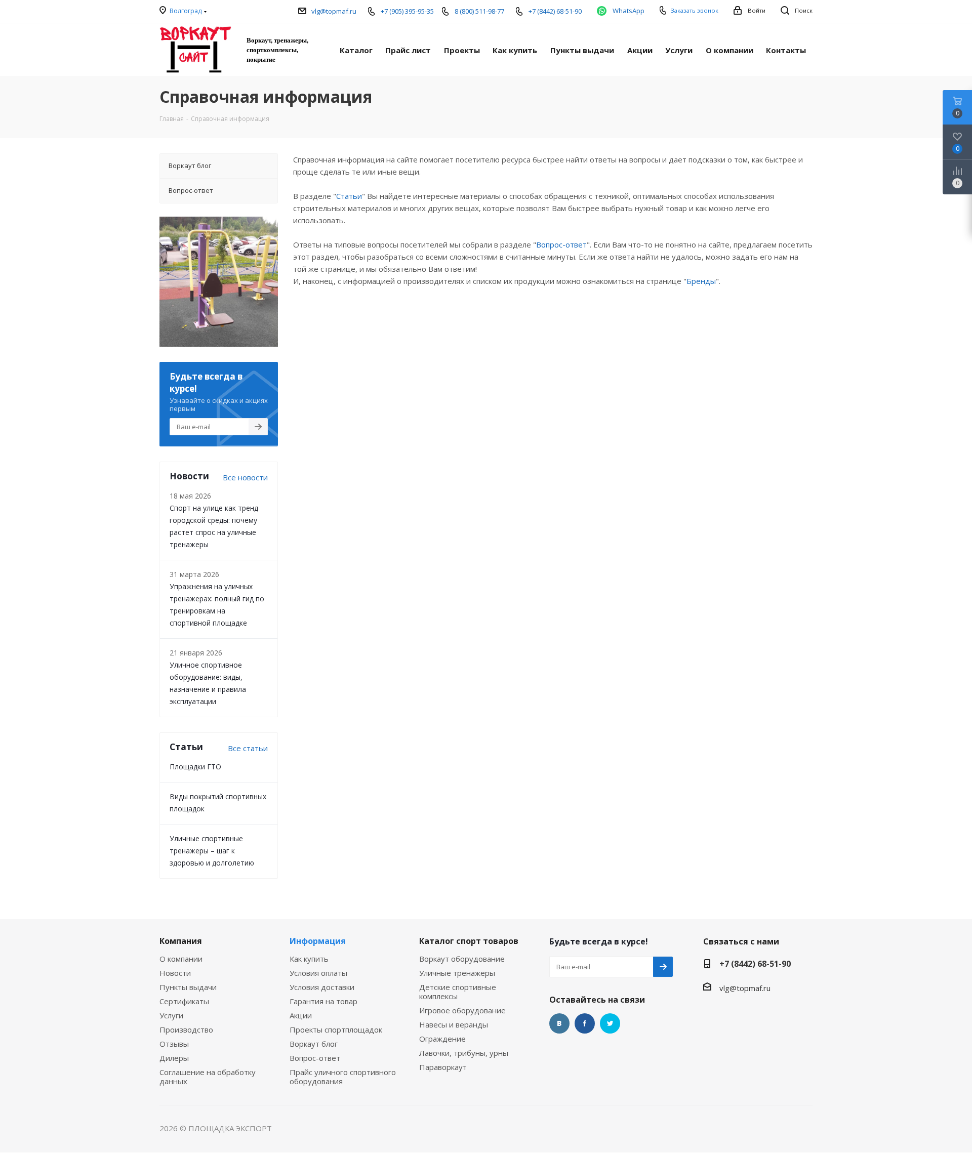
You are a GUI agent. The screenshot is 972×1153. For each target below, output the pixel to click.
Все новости (245, 477)
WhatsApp (628, 10)
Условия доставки (322, 987)
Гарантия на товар (323, 1001)
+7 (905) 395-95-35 (407, 11)
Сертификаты (184, 1001)
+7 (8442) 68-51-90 (755, 963)
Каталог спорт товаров (468, 940)
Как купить (309, 959)
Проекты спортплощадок (336, 1029)
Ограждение (442, 1039)
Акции (301, 1015)
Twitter (610, 1023)
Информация (318, 940)
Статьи (349, 196)
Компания (180, 940)
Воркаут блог (314, 1044)
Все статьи (248, 748)
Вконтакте (559, 1023)
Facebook (585, 1023)
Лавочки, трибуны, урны (463, 1053)
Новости (175, 973)
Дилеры (174, 1058)
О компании (180, 959)
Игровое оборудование (462, 1010)
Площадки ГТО (195, 766)
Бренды (701, 281)
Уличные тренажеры (457, 973)
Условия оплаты (318, 973)
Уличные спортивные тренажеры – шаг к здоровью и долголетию (212, 851)
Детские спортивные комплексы (457, 991)
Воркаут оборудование (462, 959)
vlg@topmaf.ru (333, 11)
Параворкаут (443, 1067)
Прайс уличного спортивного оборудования (343, 1076)
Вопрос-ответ (561, 244)
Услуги (171, 1015)
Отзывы (174, 1044)
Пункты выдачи (188, 987)
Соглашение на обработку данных (207, 1076)
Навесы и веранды (453, 1024)
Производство (186, 1029)
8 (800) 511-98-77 (479, 11)
